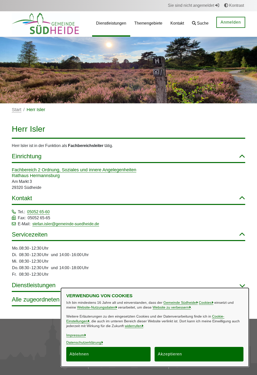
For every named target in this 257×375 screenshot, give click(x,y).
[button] (200, 24)
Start (16, 109)
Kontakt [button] (22, 198)
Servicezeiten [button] (29, 234)
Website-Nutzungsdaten (96, 307)
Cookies (205, 303)
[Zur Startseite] (46, 24)
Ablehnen (79, 354)
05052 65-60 (38, 212)
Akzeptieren (170, 354)
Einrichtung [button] (26, 156)
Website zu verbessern (171, 307)
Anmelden (231, 22)
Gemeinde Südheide (179, 303)
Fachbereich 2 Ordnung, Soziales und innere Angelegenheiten (74, 169)
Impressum (75, 335)
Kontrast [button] (236, 5)
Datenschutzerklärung (83, 342)
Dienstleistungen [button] (33, 285)
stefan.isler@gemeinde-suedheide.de (65, 224)
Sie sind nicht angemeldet (191, 5)
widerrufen (133, 326)
